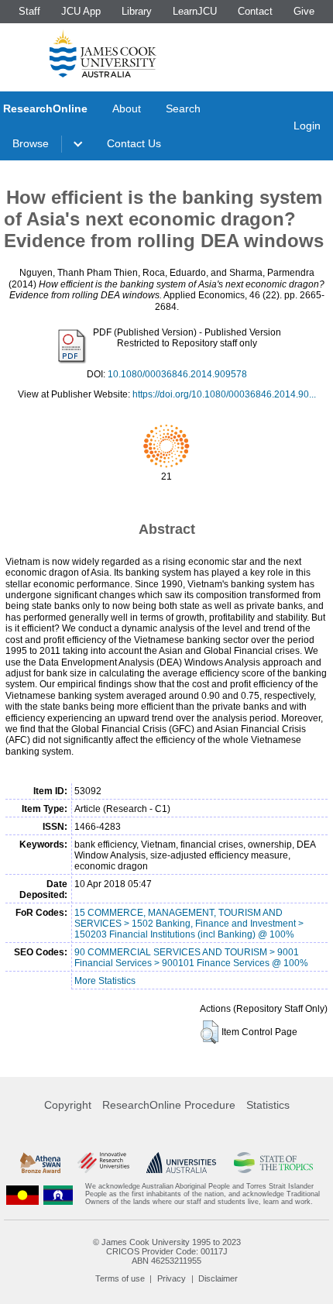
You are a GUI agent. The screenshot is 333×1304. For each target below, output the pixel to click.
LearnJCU (195, 11)
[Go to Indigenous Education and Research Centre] (22, 1194)
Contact (255, 11)
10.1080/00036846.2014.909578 (177, 374)
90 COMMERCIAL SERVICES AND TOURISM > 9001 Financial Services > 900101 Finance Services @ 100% (191, 958)
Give (304, 11)
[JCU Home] (103, 53)
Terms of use (120, 1278)
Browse (30, 143)
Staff (29, 11)
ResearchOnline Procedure (168, 1105)
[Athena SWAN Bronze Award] (40, 1162)
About (126, 108)
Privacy (171, 1278)
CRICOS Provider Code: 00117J (167, 1251)
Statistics (268, 1105)
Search (183, 108)
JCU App (81, 11)
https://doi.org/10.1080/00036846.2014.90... (224, 394)
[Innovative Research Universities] (103, 1162)
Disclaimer (218, 1278)
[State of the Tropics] (274, 1162)
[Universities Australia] (181, 1162)
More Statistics (105, 980)
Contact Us (134, 143)
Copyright (67, 1105)
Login (307, 125)
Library (137, 11)
